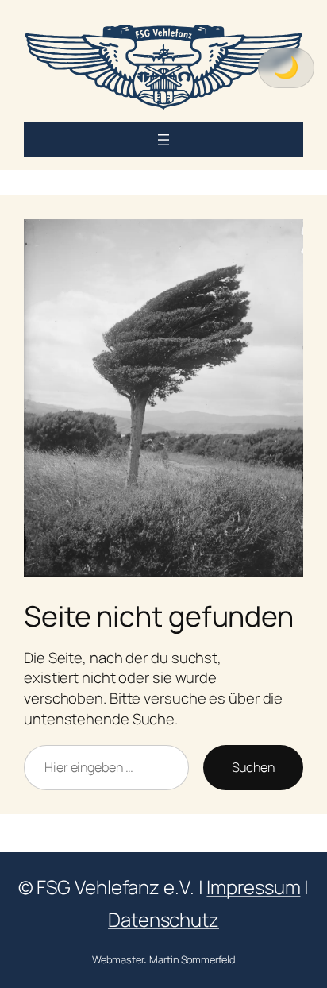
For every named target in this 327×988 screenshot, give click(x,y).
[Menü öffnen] (163, 139)
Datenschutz (163, 919)
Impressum (253, 887)
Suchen (253, 767)
